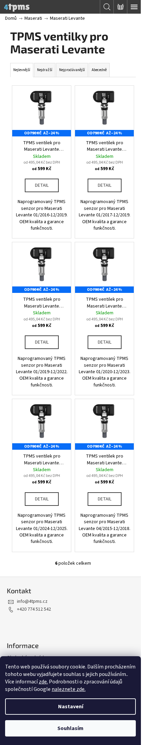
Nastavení (70, 706)
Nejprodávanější (72, 69)
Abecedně (99, 69)
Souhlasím (70, 728)
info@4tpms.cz (32, 601)
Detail (42, 185)
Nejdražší (44, 69)
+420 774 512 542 (34, 609)
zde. (43, 681)
